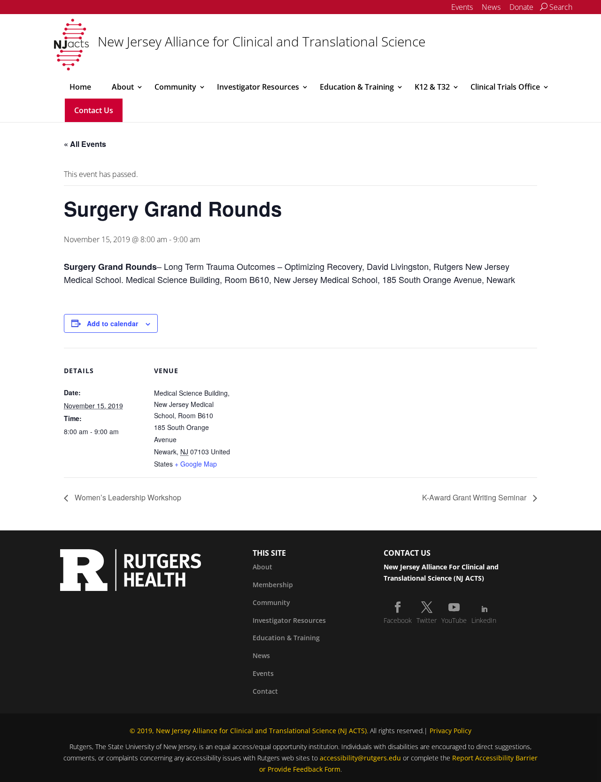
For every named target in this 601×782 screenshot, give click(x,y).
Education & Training (357, 87)
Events (462, 7)
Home (80, 87)
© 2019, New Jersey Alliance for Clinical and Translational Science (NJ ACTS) (248, 730)
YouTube (454, 620)
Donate (521, 7)
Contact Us (93, 110)
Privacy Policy (450, 730)
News (491, 7)
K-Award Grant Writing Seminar (475, 497)
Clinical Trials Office (505, 87)
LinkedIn (483, 620)
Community (175, 87)
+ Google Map (196, 463)
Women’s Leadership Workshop (127, 497)
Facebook (398, 620)
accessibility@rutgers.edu (360, 757)
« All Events (85, 143)
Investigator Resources (258, 87)
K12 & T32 (432, 87)
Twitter (426, 620)
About (123, 87)
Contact (265, 691)
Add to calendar (112, 323)
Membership (273, 584)
